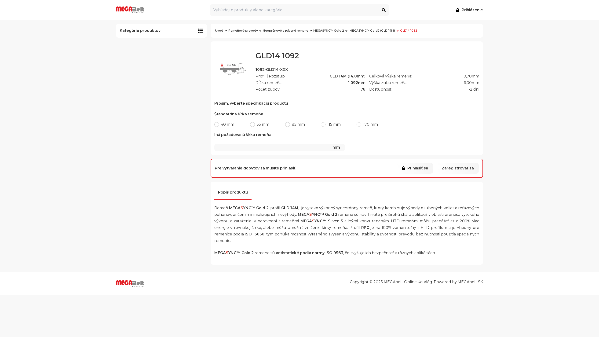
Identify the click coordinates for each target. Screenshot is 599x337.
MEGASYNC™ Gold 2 (328, 30)
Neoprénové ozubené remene (285, 30)
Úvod (219, 30)
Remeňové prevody (243, 30)
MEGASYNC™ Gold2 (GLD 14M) (372, 30)
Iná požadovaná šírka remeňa (277, 141)
